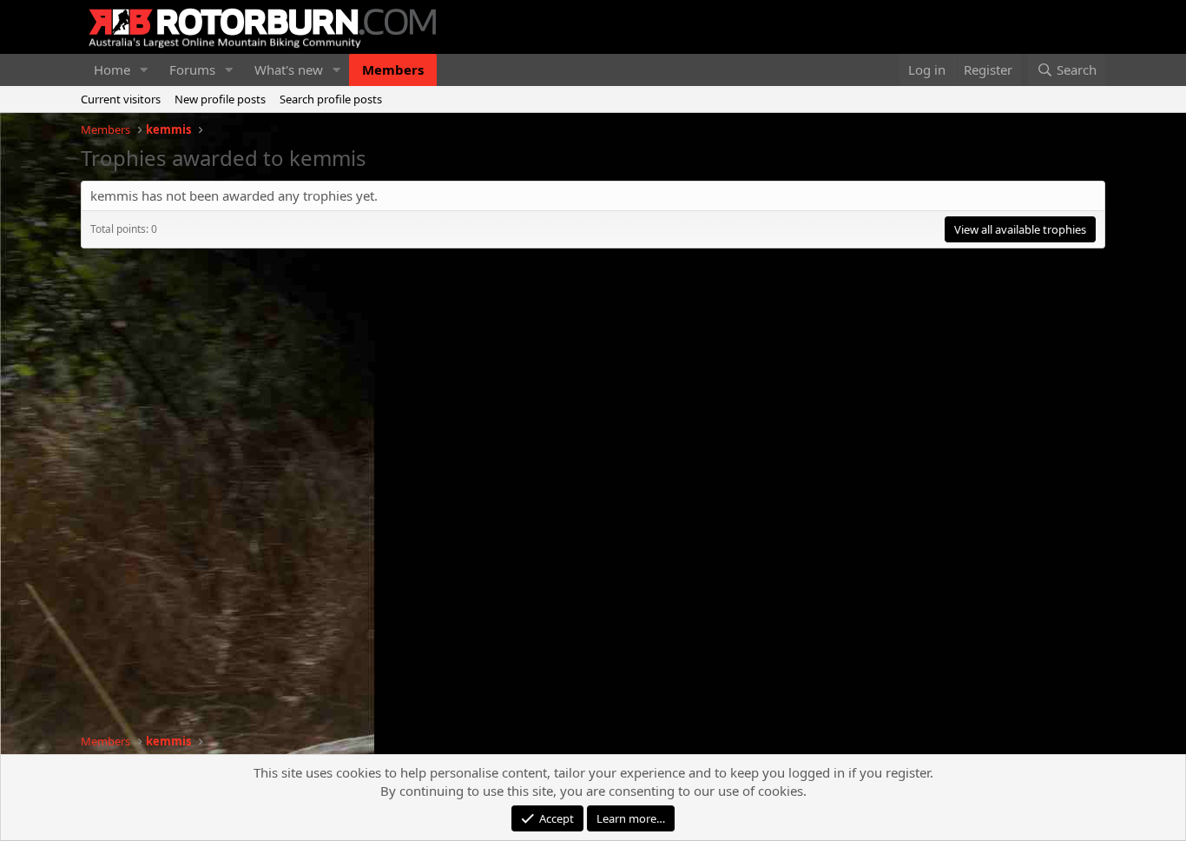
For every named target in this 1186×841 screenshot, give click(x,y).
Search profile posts (331, 99)
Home (112, 69)
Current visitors (121, 99)
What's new (288, 69)
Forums (192, 69)
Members (393, 69)
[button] (144, 70)
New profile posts (220, 99)
